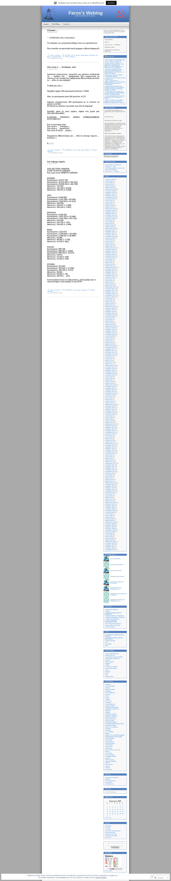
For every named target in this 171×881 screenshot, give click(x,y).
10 (107, 809)
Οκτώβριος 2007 (110, 548)
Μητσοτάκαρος (85, 55)
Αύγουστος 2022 (110, 257)
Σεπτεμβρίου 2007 (110, 549)
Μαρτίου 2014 (109, 422)
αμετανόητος (109, 746)
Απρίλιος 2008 (109, 538)
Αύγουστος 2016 (110, 375)
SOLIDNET (109, 644)
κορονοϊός (84, 290)
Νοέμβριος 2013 (110, 429)
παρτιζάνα (108, 702)
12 (112, 809)
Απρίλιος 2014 (109, 420)
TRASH (108, 767)
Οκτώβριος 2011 (110, 469)
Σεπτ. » (110, 818)
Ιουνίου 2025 (109, 202)
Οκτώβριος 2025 (110, 195)
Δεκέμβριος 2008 (110, 525)
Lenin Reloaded (110, 754)
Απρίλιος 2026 (109, 185)
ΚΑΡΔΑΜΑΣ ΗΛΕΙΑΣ (111, 722)
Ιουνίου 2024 (109, 221)
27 (115, 813)
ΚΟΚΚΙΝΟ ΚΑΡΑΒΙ (111, 725)
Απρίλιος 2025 (109, 205)
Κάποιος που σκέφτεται (112, 727)
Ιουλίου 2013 (109, 435)
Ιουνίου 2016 (109, 378)
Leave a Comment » (55, 55)
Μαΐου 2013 (109, 438)
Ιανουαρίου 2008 (110, 543)
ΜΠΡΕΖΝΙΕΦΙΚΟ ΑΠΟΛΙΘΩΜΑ (114, 736)
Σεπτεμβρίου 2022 (110, 256)
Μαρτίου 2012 (109, 461)
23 (123, 811)
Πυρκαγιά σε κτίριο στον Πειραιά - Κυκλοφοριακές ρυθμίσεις (114, 75)
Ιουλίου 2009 (109, 513)
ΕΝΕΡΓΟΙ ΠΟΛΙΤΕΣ (111, 717)
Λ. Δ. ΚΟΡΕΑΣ (109, 732)
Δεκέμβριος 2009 (110, 505)
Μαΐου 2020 (109, 301)
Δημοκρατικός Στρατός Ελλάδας (114, 657)
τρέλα (78, 150)
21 (117, 811)
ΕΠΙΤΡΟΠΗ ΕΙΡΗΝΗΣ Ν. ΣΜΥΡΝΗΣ (115, 617)
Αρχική (46, 24)
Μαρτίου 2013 (109, 442)
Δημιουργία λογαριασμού (112, 777)
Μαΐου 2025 (109, 203)
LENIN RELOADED (111, 756)
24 (107, 813)
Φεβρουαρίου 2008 (111, 541)
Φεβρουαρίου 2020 (111, 306)
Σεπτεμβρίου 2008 (110, 530)
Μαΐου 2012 (109, 458)
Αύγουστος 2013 (110, 433)
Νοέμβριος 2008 (110, 527)
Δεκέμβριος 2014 (110, 407)
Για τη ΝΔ (108, 829)
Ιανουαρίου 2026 (110, 190)
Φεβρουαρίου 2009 (111, 522)
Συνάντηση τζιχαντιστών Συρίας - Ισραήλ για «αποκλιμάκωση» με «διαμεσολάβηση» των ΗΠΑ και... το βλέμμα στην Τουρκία (114, 71)
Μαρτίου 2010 (109, 500)
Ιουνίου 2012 (109, 456)
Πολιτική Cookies (101, 877)
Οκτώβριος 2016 (110, 371)
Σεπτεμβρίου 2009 (110, 510)
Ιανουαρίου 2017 (110, 367)
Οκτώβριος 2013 (110, 430)
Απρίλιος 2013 (109, 440)
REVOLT (108, 763)
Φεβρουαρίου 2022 (111, 267)
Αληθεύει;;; (118, 558)
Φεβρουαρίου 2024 (111, 228)
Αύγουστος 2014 (110, 414)
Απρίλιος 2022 (109, 264)
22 (120, 811)
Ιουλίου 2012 (109, 455)
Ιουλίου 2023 (109, 239)
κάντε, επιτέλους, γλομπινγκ (113, 625)
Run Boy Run (109, 764)
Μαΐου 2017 (109, 360)
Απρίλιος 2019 (109, 323)
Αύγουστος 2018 (110, 336)
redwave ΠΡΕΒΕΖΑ (111, 761)
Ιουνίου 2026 (109, 182)
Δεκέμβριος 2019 (110, 309)
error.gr (107, 697)
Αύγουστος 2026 (110, 179)
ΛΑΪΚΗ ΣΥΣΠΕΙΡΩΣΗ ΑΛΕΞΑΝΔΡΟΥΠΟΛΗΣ (111, 621)
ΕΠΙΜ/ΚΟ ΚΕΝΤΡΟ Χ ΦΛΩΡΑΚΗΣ (115, 615)
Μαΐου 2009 (109, 517)
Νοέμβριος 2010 (110, 487)
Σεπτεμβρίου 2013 (110, 432)
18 (110, 811)
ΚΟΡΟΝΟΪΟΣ (68, 150)
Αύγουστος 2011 (110, 473)
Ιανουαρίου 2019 (110, 327)
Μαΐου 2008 (109, 536)
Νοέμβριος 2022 (110, 252)
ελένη (107, 670)
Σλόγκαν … (52, 30)
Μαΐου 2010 (109, 497)
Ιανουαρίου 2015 (110, 406)
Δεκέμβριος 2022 (110, 251)
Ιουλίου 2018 (109, 337)
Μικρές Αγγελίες (110, 661)
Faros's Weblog (86, 13)
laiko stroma (109, 753)
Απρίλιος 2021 (109, 283)
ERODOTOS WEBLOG (112, 609)
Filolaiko (108, 611)
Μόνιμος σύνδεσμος (70, 56)
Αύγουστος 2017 (110, 355)
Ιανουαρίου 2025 (110, 210)
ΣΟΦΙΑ (107, 665)
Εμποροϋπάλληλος (111, 718)
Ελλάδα (87, 150)
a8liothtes (108, 684)
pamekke (108, 758)
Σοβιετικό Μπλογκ (110, 743)
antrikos (108, 687)
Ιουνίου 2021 (109, 280)
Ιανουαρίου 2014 (110, 425)
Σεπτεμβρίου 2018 (110, 334)
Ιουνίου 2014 (109, 417)
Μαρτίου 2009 (109, 520)
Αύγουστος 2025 (110, 199)
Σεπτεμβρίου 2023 (110, 236)
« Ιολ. (106, 818)
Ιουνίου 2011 (109, 476)
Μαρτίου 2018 (109, 344)
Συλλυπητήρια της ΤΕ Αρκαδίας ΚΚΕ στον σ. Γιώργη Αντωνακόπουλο (115, 60)
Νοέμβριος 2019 (110, 311)
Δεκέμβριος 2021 (110, 270)
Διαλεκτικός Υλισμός (111, 714)
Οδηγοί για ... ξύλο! (111, 166)
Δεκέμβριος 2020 (110, 290)
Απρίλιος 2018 (109, 342)
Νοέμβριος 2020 (110, 292)
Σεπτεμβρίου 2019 (110, 314)
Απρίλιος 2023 (109, 244)
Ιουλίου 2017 (109, 357)
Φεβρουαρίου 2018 (111, 345)
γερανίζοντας (109, 748)
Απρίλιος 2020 (109, 303)
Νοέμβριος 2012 (110, 448)
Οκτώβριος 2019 (110, 313)
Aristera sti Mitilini (110, 689)
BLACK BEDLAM (110, 692)
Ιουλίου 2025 (109, 200)
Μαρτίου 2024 (109, 226)
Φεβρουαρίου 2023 (111, 247)
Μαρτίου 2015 (109, 402)
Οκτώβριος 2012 (110, 450)
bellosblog (108, 691)
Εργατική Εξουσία (110, 832)
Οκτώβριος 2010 (110, 489)
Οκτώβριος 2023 (110, 234)
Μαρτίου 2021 (109, 285)
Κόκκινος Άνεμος (110, 720)
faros (111, 558)
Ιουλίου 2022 (109, 259)
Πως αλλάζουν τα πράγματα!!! (113, 164)
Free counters (108, 870)
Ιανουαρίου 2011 (110, 484)
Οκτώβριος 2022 (110, 254)
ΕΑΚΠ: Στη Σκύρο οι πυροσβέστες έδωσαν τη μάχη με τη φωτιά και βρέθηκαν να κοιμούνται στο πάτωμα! (114, 101)
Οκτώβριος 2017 (110, 352)
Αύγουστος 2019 (110, 316)
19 (112, 811)
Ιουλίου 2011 (109, 474)
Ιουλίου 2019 (109, 318)
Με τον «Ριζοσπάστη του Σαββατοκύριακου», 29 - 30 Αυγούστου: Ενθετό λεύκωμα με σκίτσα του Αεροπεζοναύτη (115, 82)
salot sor (108, 766)
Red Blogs (56, 24)
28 (117, 813)
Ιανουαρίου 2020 (110, 308)
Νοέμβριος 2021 (110, 272)
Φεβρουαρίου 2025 (111, 208)
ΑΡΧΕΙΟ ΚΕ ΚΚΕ (110, 655)
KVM (107, 673)
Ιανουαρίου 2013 (110, 445)
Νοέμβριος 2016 (110, 370)
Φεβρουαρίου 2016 (111, 385)
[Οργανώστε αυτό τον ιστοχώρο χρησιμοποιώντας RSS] (105, 56)
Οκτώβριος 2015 (110, 391)
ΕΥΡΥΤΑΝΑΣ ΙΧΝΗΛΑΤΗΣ (112, 658)
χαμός (82, 150)
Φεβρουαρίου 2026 (111, 189)
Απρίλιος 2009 (109, 518)
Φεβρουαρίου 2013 (111, 443)
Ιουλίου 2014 (109, 416)
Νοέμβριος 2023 (110, 233)
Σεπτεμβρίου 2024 (110, 216)
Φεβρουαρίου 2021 (111, 287)
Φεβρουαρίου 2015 (111, 404)
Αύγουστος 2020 (110, 296)
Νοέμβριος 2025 (110, 194)
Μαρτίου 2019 (109, 324)
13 (115, 809)
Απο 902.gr (110, 56)
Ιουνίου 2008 (109, 535)
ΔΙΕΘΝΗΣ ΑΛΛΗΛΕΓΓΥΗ (112, 709)
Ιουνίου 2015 (109, 398)
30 (123, 813)
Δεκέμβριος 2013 (110, 427)
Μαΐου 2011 (109, 478)
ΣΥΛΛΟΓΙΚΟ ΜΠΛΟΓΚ (112, 666)
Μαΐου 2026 (109, 184)
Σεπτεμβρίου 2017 (110, 354)
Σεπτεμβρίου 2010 (110, 491)
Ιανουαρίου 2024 (110, 230)
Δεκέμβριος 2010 (110, 486)
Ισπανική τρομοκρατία (111, 835)
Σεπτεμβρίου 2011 (110, 471)
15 (120, 809)
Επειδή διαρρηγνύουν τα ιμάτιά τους (115, 168)
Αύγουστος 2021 (110, 277)
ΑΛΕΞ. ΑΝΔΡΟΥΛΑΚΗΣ (112, 653)
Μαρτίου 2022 (109, 265)
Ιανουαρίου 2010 (110, 504)
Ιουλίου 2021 (109, 278)
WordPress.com (110, 784)
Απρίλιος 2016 (109, 381)
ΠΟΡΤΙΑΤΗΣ (109, 740)
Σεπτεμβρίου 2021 (110, 275)
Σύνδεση (108, 779)
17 (107, 811)
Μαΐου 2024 (109, 223)
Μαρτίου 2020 (109, 305)
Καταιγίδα (108, 728)
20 (115, 811)
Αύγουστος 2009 (110, 512)
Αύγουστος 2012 (110, 453)
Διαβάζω (108, 712)
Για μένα (66, 24)
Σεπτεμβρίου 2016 (110, 373)
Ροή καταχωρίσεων (111, 780)
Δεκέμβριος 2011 (110, 466)
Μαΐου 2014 (109, 419)
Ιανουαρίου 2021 (110, 288)
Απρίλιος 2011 (109, 479)
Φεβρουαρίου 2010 (111, 502)
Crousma (108, 694)
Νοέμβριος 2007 (110, 546)
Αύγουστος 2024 (110, 218)
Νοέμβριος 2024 (110, 213)
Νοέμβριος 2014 (110, 409)
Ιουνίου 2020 (109, 300)
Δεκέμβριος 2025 (110, 192)
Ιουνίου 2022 (109, 261)
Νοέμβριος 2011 (110, 468)
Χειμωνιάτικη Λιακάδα (111, 668)
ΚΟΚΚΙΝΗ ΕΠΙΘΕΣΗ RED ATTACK (115, 723)
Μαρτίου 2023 (109, 246)
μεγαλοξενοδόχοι (56, 56)
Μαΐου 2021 (109, 282)
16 (123, 809)
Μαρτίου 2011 (109, 481)
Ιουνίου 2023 (109, 241)
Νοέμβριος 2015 (110, 389)
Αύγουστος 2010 (110, 492)
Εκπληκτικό (119, 570)
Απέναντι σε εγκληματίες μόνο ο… (116, 588)
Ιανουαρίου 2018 (110, 347)
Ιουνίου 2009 (109, 515)
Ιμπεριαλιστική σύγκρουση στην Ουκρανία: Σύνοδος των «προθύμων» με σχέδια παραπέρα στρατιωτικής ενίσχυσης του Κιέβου (115, 88)
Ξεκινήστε (111, 3)
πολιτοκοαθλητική (110, 704)
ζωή (97, 55)
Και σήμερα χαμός (56, 161)
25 (110, 813)
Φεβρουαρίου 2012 (111, 463)
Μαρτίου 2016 (109, 383)
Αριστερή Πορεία (110, 705)
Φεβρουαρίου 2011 (111, 482)
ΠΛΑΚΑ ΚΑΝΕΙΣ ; (110, 738)
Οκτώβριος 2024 (110, 215)
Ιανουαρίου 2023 (110, 249)
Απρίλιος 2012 (109, 460)
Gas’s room (109, 701)
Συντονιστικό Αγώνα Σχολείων (113, 623)
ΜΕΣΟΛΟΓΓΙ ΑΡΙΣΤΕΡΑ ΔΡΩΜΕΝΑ (115, 735)
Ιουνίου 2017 (109, 358)
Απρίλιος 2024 (109, 225)
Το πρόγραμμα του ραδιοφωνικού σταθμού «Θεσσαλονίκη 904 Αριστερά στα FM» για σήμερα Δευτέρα (114, 93)
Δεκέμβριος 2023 (110, 231)
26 (112, 813)
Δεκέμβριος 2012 (110, 447)
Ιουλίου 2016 (109, 376)
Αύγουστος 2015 (110, 394)
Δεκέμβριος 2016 (110, 368)
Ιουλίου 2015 (109, 396)
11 (110, 809)
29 (120, 813)
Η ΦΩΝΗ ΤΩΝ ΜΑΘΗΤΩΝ (112, 619)
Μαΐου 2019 (109, 321)
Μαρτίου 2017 (109, 363)
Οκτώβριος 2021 (110, 274)
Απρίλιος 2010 (109, 499)
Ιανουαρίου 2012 (110, 464)
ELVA (107, 696)
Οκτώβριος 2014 (110, 411)
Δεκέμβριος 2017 (110, 349)
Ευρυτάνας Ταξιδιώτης (111, 715)
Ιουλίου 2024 (109, 220)
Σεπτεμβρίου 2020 (110, 295)
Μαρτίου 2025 (109, 207)
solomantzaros (109, 676)
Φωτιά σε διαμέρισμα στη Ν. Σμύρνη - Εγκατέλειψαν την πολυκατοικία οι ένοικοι (115, 97)
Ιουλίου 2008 (109, 533)
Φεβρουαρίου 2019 (111, 326)
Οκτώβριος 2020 (110, 293)
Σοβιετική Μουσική (110, 640)
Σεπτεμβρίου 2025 (110, 197)
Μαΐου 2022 (109, 262)
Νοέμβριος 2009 (110, 507)
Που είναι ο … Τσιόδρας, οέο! (61, 67)
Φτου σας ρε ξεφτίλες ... (112, 169)
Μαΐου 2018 (109, 340)
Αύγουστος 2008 (110, 531)
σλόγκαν (78, 55)
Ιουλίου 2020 (109, 298)
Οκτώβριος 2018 (110, 332)
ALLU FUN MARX (110, 686)
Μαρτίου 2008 (109, 540)
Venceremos (109, 769)
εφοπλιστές (92, 55)
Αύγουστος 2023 (110, 238)
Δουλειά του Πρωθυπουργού (113, 830)
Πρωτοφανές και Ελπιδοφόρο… (117, 582)
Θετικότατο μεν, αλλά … (112, 834)
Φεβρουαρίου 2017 (111, 365)
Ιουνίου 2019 (109, 319)
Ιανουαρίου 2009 (110, 523)
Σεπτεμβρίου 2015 (110, 393)
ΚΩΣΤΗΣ (108, 660)
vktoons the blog (110, 627)
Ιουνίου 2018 (109, 339)
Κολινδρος (108, 730)
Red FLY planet (110, 759)
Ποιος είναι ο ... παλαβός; (112, 171)
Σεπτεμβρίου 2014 (110, 412)
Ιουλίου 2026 (109, 181)
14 (117, 809)
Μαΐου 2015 (109, 399)
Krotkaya (108, 671)
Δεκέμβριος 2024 (110, 212)
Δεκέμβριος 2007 (110, 544)
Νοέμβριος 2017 (110, 350)
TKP (107, 645)
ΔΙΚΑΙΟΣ (108, 710)
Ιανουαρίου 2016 (110, 386)
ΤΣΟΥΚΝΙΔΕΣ (109, 745)
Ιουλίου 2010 (109, 494)
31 (107, 816)
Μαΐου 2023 (109, 243)
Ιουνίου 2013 (109, 437)
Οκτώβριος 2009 (110, 509)
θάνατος (49, 56)
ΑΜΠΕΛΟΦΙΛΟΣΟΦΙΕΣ (112, 707)
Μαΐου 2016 (109, 380)
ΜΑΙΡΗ (107, 733)
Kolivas (107, 751)
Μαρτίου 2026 (109, 187)
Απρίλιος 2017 (109, 362)
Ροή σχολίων (109, 782)
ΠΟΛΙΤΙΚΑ (67, 55)
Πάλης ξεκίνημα (110, 741)
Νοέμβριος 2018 (110, 331)
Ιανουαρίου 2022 (110, 269)
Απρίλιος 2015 (109, 401)
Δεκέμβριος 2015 (110, 388)
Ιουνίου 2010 (109, 496)
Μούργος (108, 663)
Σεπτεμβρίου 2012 (110, 451)
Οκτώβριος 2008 (110, 528)
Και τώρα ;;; (109, 837)
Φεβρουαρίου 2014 (111, 424)
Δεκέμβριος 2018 (110, 329)
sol (106, 642)
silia (107, 675)
